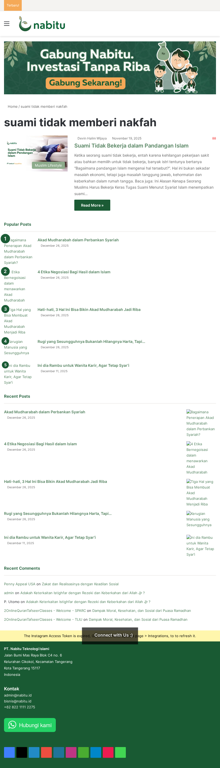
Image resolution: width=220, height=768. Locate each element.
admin (9, 593)
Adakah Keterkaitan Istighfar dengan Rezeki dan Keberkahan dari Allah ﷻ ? (82, 593)
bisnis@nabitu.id (17, 701)
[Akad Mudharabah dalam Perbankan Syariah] (19, 251)
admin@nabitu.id (18, 695)
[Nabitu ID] (42, 23)
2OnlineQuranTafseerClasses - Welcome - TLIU (43, 619)
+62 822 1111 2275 (19, 707)
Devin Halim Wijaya (92, 138)
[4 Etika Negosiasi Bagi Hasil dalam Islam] (19, 286)
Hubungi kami (35, 725)
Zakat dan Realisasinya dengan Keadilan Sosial (80, 584)
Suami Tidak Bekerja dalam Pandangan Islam (131, 145)
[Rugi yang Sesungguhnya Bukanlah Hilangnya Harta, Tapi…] (19, 349)
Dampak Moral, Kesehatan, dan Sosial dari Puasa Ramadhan (142, 610)
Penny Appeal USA (19, 584)
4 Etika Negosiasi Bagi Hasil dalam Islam (74, 272)
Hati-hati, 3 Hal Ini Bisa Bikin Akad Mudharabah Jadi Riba (89, 309)
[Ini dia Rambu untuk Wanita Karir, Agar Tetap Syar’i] (19, 374)
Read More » (92, 205)
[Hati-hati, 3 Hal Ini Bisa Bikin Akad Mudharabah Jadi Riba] (19, 321)
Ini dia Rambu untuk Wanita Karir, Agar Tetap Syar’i (83, 365)
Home (12, 106)
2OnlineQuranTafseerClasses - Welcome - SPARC (45, 610)
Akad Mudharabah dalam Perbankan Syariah (78, 240)
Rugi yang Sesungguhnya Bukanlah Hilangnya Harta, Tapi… (91, 341)
